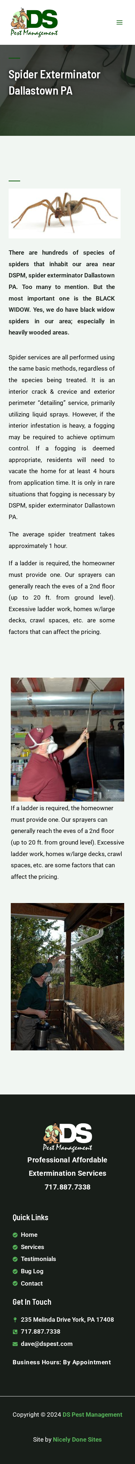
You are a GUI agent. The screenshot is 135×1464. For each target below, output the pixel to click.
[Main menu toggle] (120, 22)
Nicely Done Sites (77, 1439)
